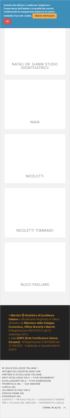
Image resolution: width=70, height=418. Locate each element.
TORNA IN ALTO (52, 408)
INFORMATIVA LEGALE (51, 402)
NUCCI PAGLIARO (35, 284)
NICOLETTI (35, 176)
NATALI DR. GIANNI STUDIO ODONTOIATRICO (35, 66)
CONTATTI (7, 399)
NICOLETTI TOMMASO (34, 230)
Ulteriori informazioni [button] (45, 16)
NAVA (35, 122)
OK (7, 21)
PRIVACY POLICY (25, 399)
